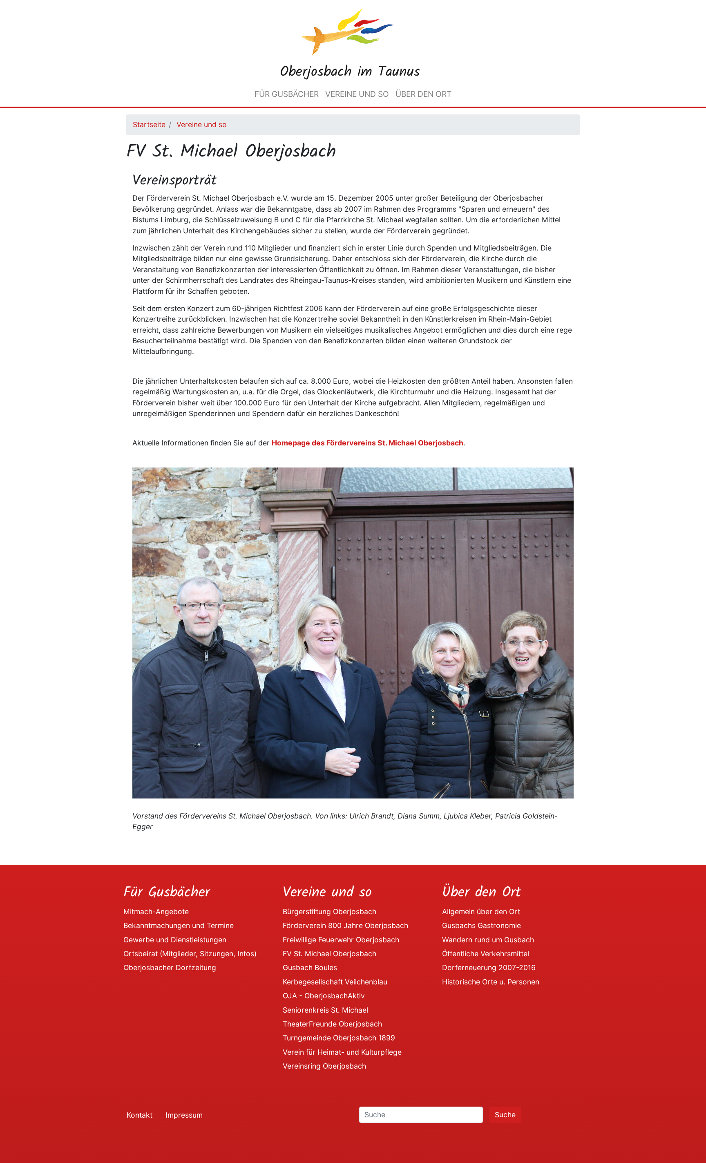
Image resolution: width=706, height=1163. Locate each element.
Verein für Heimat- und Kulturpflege (342, 1052)
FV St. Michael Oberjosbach (329, 953)
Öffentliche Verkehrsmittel (485, 953)
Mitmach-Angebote (156, 911)
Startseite (149, 124)
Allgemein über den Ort (481, 911)
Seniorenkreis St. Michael (325, 1010)
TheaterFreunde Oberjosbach (332, 1024)
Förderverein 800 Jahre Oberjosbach (345, 925)
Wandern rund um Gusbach (488, 939)
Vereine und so (357, 94)
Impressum (184, 1115)
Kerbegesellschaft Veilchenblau (335, 981)
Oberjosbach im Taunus (350, 72)
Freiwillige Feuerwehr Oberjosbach (341, 939)
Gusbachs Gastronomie (481, 925)
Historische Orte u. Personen (490, 981)
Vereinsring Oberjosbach (324, 1066)
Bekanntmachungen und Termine (178, 925)
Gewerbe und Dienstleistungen (174, 939)
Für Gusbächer (287, 94)
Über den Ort (423, 94)
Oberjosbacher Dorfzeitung (169, 967)
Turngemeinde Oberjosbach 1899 (339, 1037)
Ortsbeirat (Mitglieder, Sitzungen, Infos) (190, 953)
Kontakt (139, 1115)
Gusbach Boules (310, 967)
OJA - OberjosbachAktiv (324, 995)
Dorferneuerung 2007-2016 (489, 967)
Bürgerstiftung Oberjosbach (329, 911)
